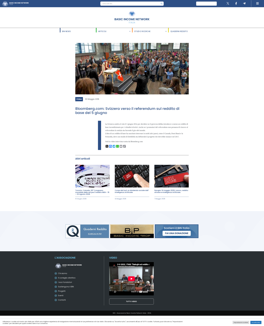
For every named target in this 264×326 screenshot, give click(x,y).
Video (79, 99)
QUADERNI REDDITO (179, 31)
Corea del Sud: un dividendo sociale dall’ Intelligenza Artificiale (132, 191)
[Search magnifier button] (161, 3)
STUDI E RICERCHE (142, 31)
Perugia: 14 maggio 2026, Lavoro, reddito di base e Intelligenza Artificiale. (171, 191)
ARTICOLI (102, 31)
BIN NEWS (66, 31)
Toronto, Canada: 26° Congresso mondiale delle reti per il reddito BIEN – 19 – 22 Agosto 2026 (92, 192)
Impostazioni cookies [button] (241, 322)
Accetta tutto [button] (256, 322)
